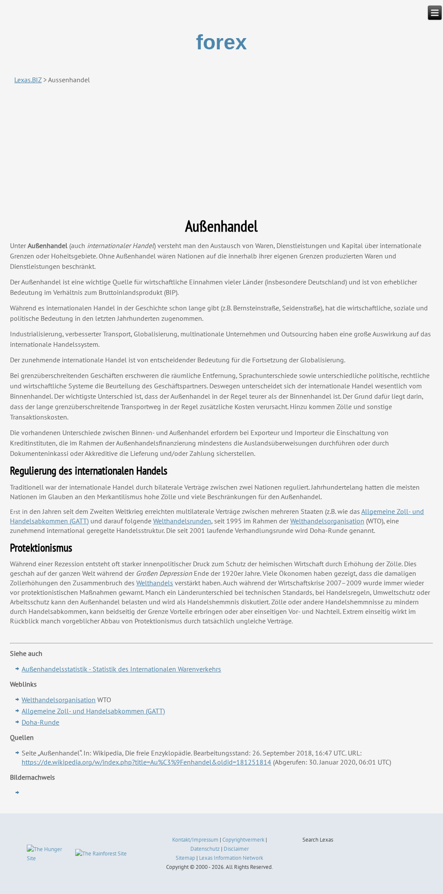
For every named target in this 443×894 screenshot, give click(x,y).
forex (221, 42)
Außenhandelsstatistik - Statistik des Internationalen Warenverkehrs (121, 669)
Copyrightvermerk (243, 839)
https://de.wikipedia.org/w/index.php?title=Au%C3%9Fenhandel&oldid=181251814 (146, 762)
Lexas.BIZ (28, 79)
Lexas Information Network (231, 858)
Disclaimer (236, 848)
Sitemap (185, 858)
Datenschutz (205, 848)
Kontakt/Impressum (195, 839)
